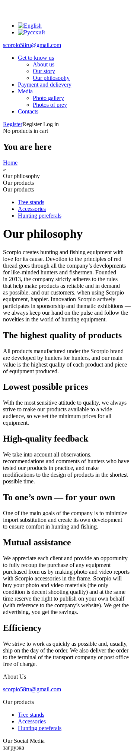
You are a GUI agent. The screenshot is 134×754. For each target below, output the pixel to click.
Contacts (28, 111)
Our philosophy (51, 78)
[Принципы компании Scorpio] (31, 32)
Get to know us (36, 57)
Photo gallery (48, 98)
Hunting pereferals (39, 215)
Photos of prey (50, 105)
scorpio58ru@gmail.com (32, 45)
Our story (44, 71)
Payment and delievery (44, 84)
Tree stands (31, 202)
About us (43, 64)
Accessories (32, 209)
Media (25, 91)
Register (12, 124)
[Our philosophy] (30, 25)
